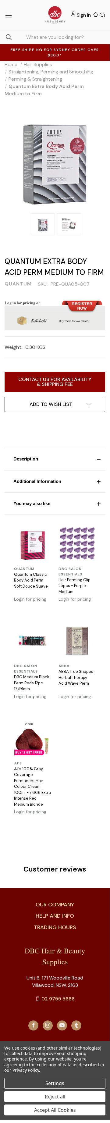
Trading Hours (55, 927)
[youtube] (62, 1025)
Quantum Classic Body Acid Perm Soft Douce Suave (31, 580)
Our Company (55, 904)
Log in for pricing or (22, 302)
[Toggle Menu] (8, 15)
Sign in (84, 15)
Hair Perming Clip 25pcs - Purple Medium (74, 585)
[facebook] (33, 1025)
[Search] (6, 37)
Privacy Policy (25, 1070)
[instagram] (47, 1025)
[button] (54, 459)
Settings (54, 1083)
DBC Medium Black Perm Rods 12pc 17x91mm (31, 682)
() (101, 15)
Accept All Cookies (55, 1110)
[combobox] (55, 37)
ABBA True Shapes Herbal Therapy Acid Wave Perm (76, 677)
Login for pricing (30, 599)
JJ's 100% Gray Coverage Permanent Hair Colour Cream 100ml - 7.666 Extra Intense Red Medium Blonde (32, 786)
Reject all (55, 1096)
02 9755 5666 (58, 999)
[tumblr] (76, 1025)
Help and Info (55, 915)
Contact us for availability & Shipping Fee (54, 381)
